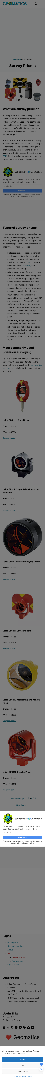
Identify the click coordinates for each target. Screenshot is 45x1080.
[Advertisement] (22, 31)
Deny (22, 1065)
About (10, 950)
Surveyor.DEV (9, 1017)
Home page (12, 942)
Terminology (17, 961)
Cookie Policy (16, 1076)
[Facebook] (12, 1027)
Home (15, 59)
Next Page (22, 805)
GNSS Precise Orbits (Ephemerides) (23, 998)
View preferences (22, 1071)
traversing (26, 265)
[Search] (36, 3)
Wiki (19, 59)
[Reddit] (8, 1027)
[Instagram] (16, 1027)
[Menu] (41, 4)
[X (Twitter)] (4, 1027)
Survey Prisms (18, 957)
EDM (5, 156)
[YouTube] (20, 1027)
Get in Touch (13, 965)
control (29, 262)
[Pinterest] (24, 1027)
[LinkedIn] (32, 1027)
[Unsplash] (28, 1027)
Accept (22, 1059)
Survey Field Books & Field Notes (22, 1002)
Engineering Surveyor (12, 1020)
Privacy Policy (27, 1076)
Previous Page (16, 799)
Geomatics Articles (15, 946)
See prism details (9, 438)
